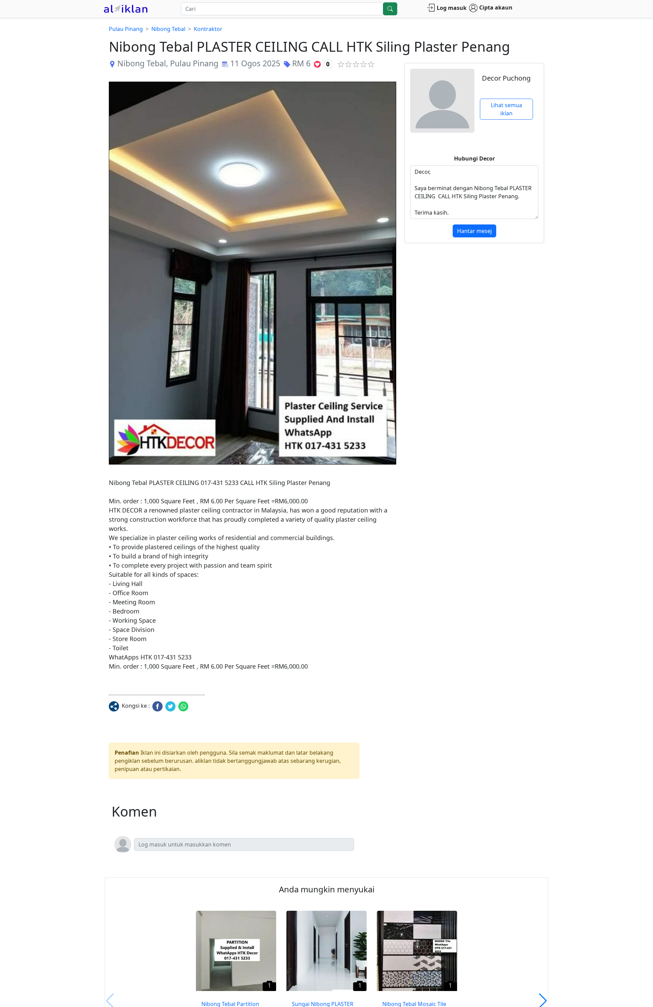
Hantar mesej (474, 231)
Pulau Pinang (126, 29)
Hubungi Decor (474, 158)
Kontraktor (208, 29)
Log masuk (452, 8)
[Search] (390, 8)
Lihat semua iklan (506, 109)
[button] (252, 273)
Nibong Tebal (168, 29)
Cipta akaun (496, 7)
